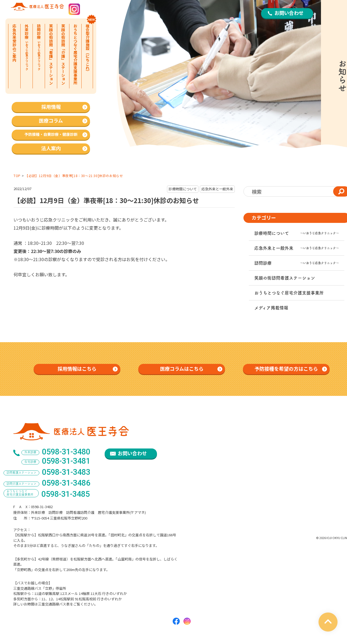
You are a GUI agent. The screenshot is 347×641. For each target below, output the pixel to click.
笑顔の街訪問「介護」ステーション (63, 54)
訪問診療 (38, 47)
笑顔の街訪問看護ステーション (284, 278)
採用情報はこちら (77, 368)
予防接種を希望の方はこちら (286, 368)
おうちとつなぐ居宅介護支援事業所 (75, 54)
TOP (17, 175)
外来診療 (26, 47)
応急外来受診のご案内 (14, 43)
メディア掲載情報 (271, 308)
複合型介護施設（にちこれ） (87, 48)
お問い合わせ (289, 12)
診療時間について (296, 233)
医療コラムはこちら (182, 368)
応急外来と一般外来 (296, 248)
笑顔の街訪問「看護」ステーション (51, 54)
